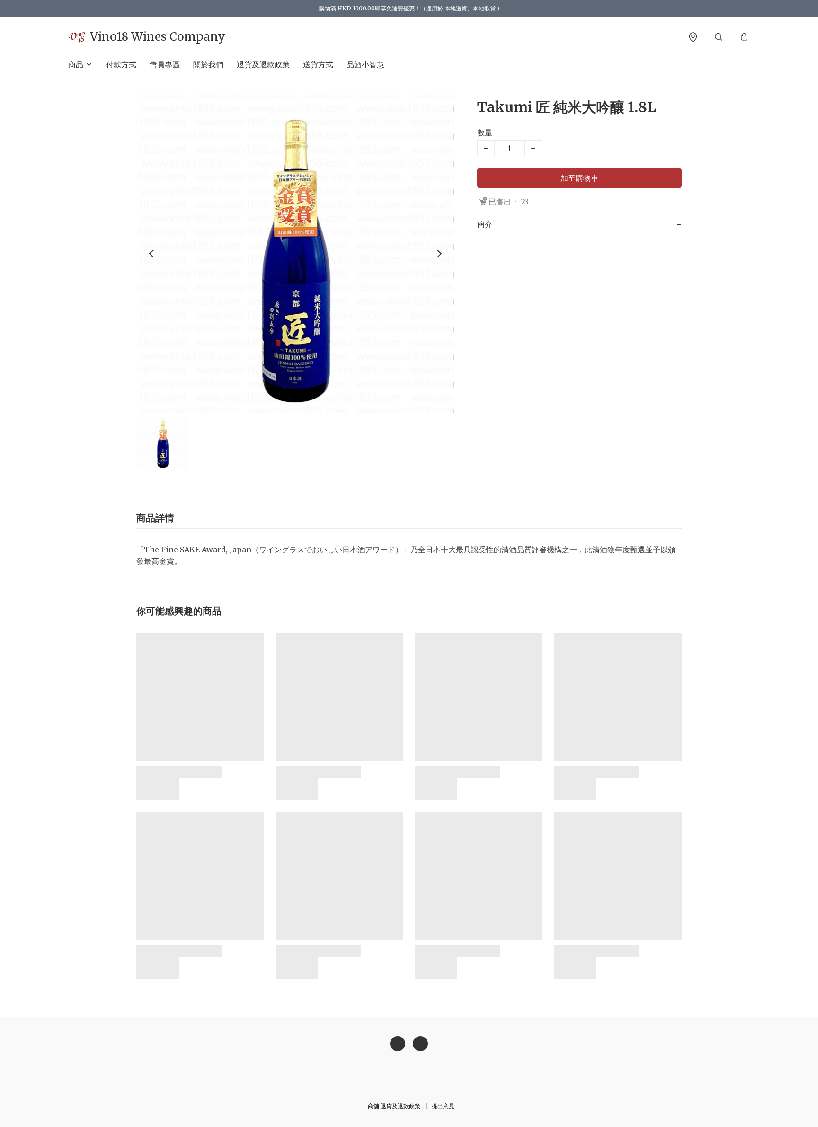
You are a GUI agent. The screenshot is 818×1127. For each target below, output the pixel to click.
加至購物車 (579, 178)
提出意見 (443, 1105)
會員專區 (165, 64)
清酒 (508, 549)
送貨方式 (318, 64)
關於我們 (208, 64)
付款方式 (121, 64)
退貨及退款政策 (263, 64)
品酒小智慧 (365, 64)
